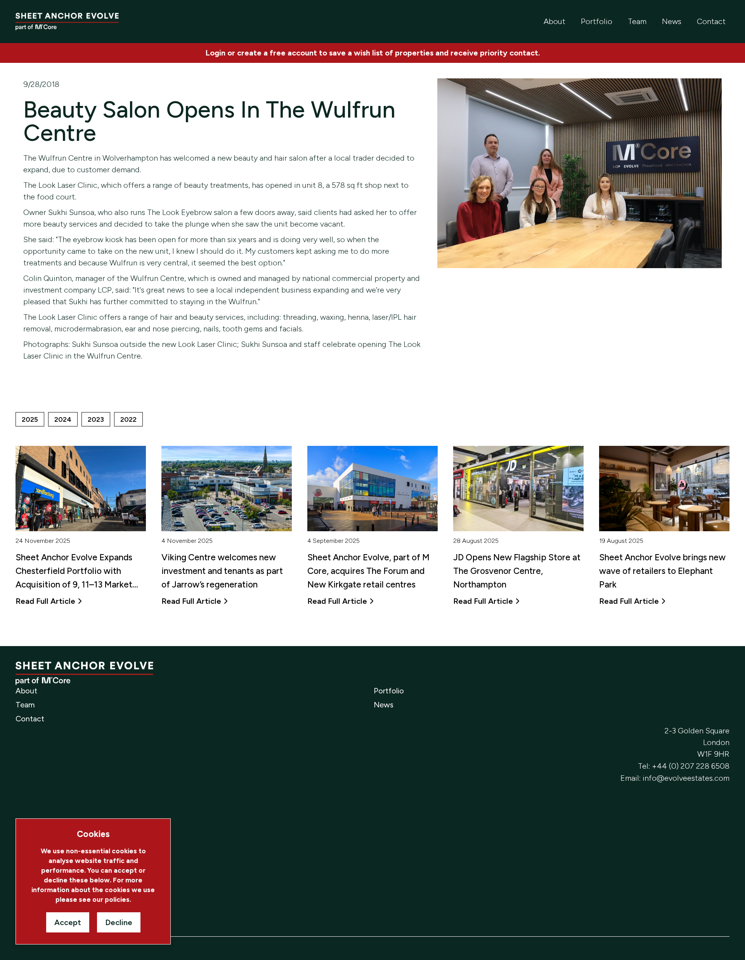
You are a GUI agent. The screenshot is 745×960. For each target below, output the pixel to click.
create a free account (277, 52)
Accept (67, 922)
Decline (118, 922)
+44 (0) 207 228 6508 (690, 766)
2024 (62, 419)
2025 (30, 419)
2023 (96, 419)
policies (117, 899)
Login (215, 52)
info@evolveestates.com (686, 778)
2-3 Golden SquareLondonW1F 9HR (697, 742)
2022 (128, 419)
